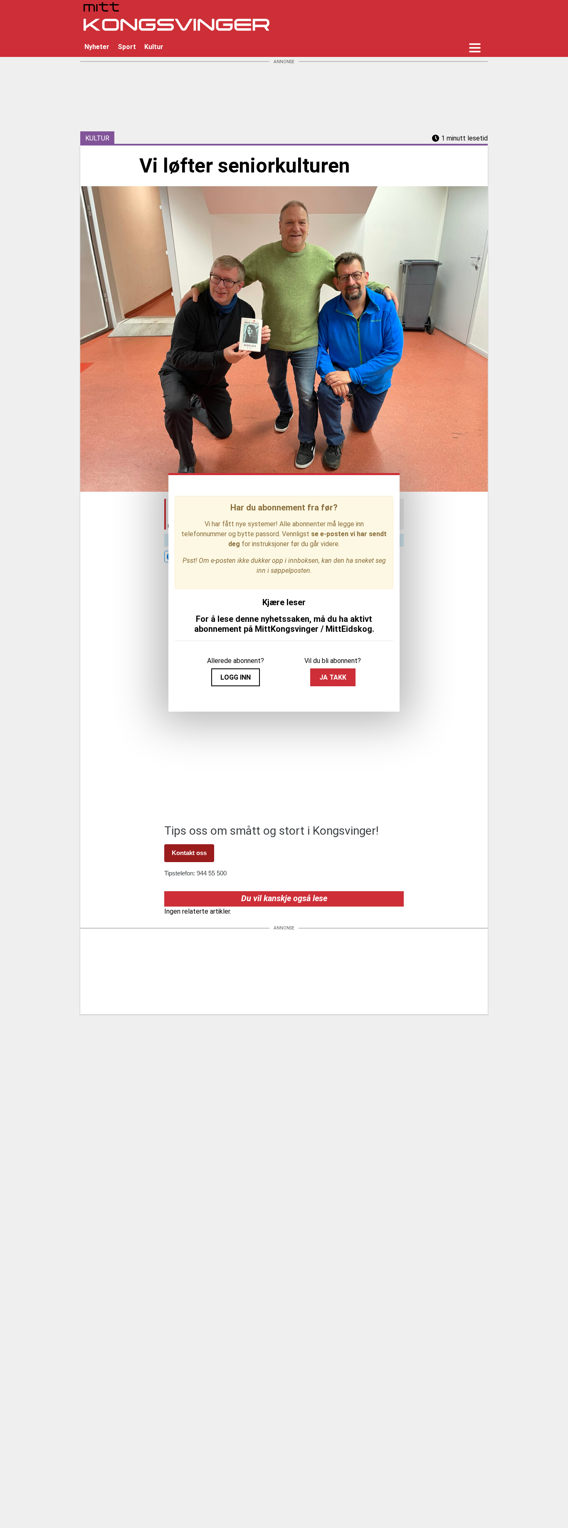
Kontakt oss (189, 852)
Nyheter (96, 47)
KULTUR (97, 138)
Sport (127, 47)
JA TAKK (332, 677)
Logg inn (235, 677)
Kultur (153, 47)
